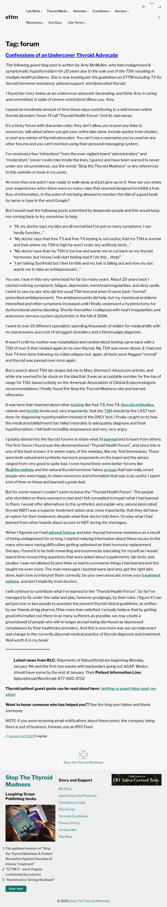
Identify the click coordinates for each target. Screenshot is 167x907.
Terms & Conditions (73, 816)
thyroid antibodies (137, 404)
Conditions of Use (72, 803)
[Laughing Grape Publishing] (30, 840)
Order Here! (16, 888)
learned (111, 439)
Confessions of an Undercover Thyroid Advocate (61, 55)
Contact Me (67, 830)
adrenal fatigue (62, 532)
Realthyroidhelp (19, 469)
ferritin (32, 411)
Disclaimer (67, 809)
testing (77, 404)
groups (110, 469)
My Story (65, 789)
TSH (108, 411)
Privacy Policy (69, 823)
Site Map (55, 23)
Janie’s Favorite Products (78, 796)
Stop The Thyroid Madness (90, 901)
